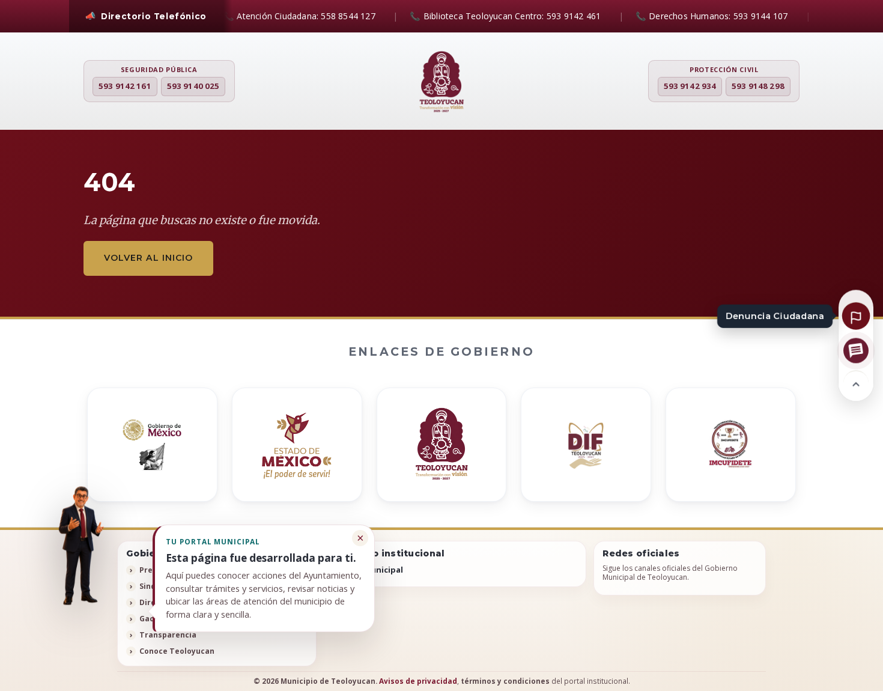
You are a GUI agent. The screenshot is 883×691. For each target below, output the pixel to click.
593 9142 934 (690, 86)
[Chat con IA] (856, 350)
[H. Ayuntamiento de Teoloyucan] (441, 82)
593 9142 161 (125, 86)
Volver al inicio (148, 257)
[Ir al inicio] (856, 382)
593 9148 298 (758, 86)
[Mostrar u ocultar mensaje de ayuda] (80, 545)
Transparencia (167, 635)
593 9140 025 (193, 86)
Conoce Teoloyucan (176, 651)
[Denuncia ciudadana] (856, 315)
